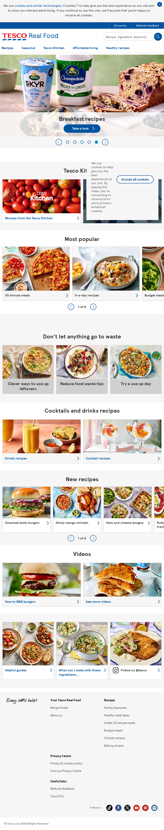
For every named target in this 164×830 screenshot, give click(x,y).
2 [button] (74, 142)
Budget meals (113, 730)
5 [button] (96, 142)
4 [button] (89, 142)
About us (56, 715)
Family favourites (115, 707)
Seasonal (28, 48)
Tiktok (109, 808)
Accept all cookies (135, 179)
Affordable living (85, 48)
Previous (59, 142)
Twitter (127, 808)
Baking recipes (114, 745)
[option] (36, 274)
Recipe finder (59, 707)
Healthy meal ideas (117, 715)
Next (105, 142)
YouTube (136, 808)
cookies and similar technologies (38, 5)
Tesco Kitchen (54, 48)
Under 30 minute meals (119, 723)
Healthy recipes (118, 48)
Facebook (118, 808)
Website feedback (62, 788)
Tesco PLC (57, 796)
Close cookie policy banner (159, 4)
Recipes (7, 48)
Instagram (154, 808)
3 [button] (82, 142)
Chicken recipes (114, 738)
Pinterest (145, 808)
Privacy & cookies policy (66, 763)
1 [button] (67, 142)
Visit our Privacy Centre (65, 771)
